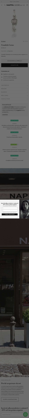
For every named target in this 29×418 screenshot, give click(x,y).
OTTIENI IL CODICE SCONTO (10, 214)
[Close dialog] (28, 200)
